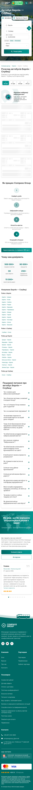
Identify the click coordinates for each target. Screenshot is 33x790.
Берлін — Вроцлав (7, 324)
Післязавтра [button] (17, 40)
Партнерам (22, 657)
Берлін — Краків (6, 317)
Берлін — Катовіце (7, 319)
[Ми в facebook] (7, 643)
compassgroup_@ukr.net (11, 738)
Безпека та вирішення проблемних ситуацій (15, 704)
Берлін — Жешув (6, 312)
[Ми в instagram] (2, 643)
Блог (2, 657)
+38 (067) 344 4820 (10, 735)
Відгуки (3, 661)
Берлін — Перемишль (8, 309)
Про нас (4, 664)
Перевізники (5, 723)
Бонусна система (6, 694)
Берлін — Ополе (6, 322)
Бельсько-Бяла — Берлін (9, 360)
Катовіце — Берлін (7, 352)
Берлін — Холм (6, 299)
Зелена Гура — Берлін (8, 367)
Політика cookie (6, 716)
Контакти (4, 668)
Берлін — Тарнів (6, 314)
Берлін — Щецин (6, 297)
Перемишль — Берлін (8, 350)
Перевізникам (22, 661)
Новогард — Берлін (7, 362)
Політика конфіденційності (10, 690)
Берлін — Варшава (7, 307)
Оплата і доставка (7, 687)
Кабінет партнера (24, 664)
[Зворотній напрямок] (29, 28)
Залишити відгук (16, 552)
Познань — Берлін (7, 347)
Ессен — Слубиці (6, 375)
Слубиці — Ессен (6, 332)
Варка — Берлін (6, 355)
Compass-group (5, 66)
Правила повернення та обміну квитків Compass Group (14, 711)
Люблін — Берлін (6, 357)
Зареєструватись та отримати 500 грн (16, 250)
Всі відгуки (16, 557)
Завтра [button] (11, 40)
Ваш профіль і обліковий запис (11, 700)
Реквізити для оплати (8, 719)
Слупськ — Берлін (7, 365)
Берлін (14, 66)
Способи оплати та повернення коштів (14, 707)
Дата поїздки (9, 34)
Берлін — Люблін (6, 302)
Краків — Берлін (6, 344)
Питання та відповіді (8, 697)
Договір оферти (6, 683)
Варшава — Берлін (7, 342)
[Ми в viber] (11, 643)
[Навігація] (30, 2)
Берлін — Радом (6, 304)
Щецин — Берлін (6, 339)
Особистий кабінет (7, 680)
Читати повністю (9, 588)
